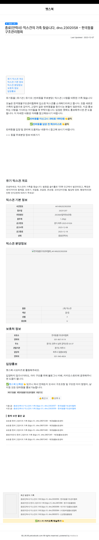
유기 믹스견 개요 (15, 78)
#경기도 (39, 392)
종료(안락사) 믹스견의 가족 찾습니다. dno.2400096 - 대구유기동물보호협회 (49, 507)
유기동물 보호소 (11, 24)
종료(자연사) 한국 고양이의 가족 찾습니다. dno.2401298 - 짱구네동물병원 (48, 503)
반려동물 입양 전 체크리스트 (47, 124)
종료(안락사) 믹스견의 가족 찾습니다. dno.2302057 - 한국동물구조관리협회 (45, 406)
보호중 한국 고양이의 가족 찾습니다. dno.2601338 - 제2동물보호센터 (34, 421)
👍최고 (43, 398)
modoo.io (74, 535)
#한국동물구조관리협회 (26, 392)
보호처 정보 (12, 88)
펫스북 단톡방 (16, 384)
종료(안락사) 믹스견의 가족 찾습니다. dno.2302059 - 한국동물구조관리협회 (45, 408)
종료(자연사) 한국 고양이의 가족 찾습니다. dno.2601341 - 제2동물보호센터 (37, 435)
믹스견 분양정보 (15, 85)
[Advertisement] (49, 57)
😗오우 (55, 398)
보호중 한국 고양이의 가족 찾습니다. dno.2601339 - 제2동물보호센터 (34, 425)
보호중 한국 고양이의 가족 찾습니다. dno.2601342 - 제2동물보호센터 (34, 439)
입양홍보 (11, 91)
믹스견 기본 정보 (15, 82)
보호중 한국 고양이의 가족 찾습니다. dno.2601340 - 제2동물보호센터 (34, 430)
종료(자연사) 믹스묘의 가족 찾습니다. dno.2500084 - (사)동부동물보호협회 (49, 510)
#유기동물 (12, 392)
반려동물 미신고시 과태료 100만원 (47, 118)
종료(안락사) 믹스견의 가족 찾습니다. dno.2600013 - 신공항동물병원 (46, 514)
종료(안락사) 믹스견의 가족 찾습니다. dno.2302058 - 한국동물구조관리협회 (49, 499)
